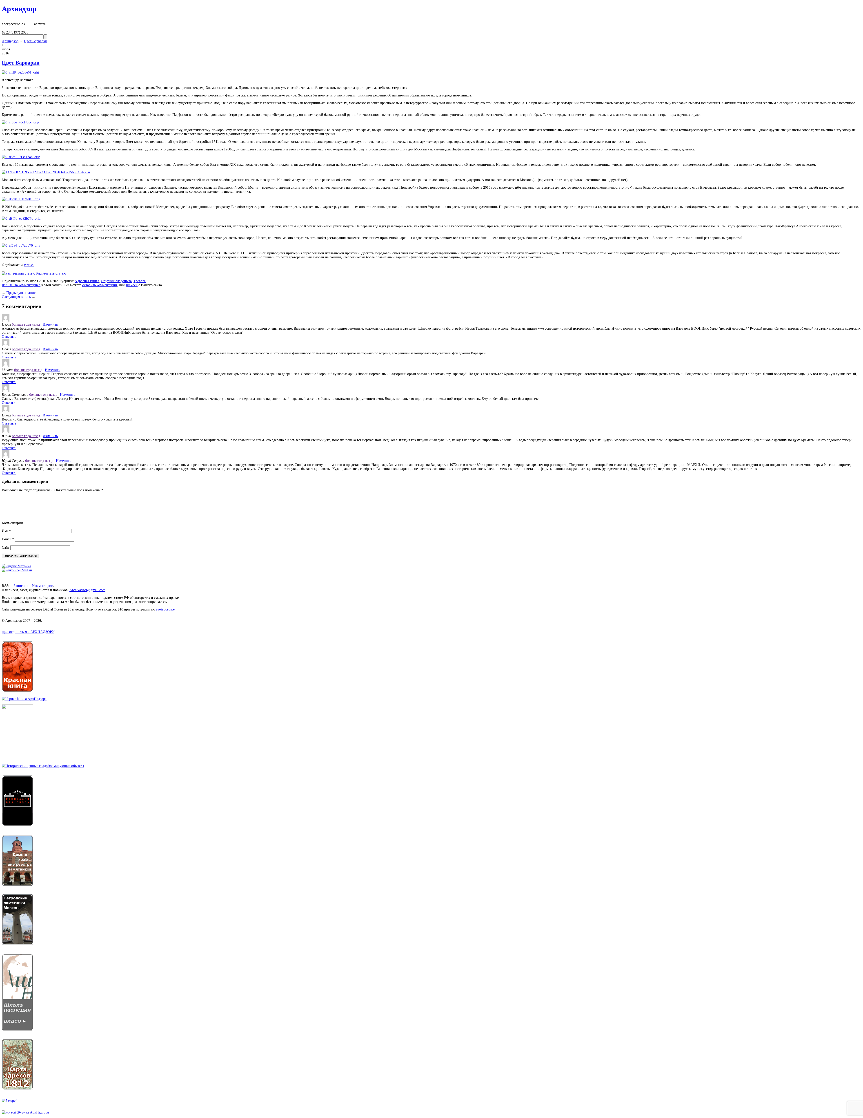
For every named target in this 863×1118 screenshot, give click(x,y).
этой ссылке (165, 609)
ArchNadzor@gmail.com (87, 590)
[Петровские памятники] (17, 944)
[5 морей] (10, 1100)
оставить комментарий (99, 285)
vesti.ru (29, 265)
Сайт (5, 547)
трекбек (132, 285)
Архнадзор (19, 9)
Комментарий (12, 523)
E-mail (8, 539)
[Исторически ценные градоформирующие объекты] (43, 766)
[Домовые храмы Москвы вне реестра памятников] (17, 884)
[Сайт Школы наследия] (17, 1029)
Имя (6, 531)
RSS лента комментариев (21, 285)
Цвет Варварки (35, 41)
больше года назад (26, 324)
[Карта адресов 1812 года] (17, 1089)
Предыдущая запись (21, 293)
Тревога (139, 281)
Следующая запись (16, 297)
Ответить (9, 336)
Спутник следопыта (116, 281)
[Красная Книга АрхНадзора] (17, 691)
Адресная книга (87, 281)
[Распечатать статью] (18, 273)
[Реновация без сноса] (17, 825)
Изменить (50, 324)
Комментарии (42, 586)
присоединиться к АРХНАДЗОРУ (28, 632)
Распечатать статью (51, 273)
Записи (19, 586)
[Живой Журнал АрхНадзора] (25, 1112)
